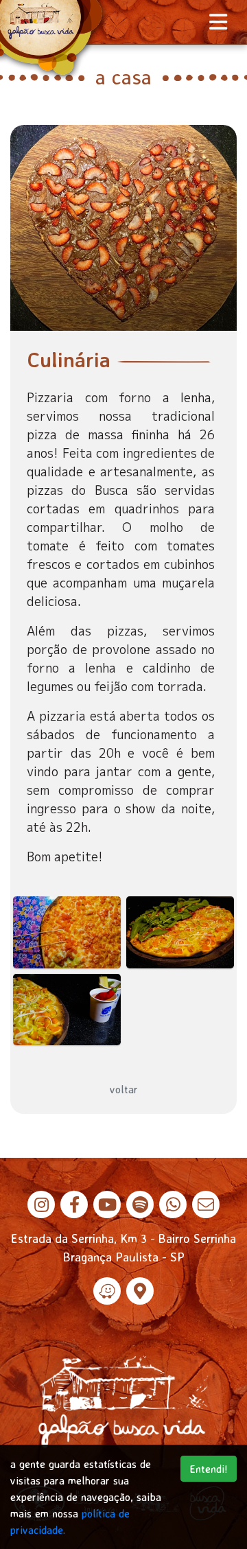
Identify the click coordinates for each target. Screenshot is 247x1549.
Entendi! (208, 1469)
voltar (124, 1089)
